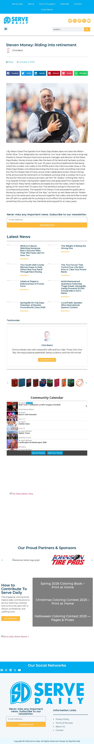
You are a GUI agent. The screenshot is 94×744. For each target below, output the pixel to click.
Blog (10, 62)
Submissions (47, 9)
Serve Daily (17, 4)
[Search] (87, 29)
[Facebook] (70, 21)
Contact (78, 4)
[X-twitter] (84, 21)
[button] (6, 29)
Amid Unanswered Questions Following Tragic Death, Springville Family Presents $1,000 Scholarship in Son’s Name (73, 287)
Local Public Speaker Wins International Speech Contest (71, 305)
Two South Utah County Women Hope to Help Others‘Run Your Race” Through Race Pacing (32, 268)
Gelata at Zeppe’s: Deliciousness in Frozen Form (32, 283)
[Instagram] (75, 21)
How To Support (47, 4)
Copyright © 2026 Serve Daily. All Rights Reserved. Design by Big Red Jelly (47, 741)
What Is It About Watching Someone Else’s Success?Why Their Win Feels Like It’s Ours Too (32, 251)
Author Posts (47, 360)
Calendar (64, 4)
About (31, 4)
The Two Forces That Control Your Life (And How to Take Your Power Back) (74, 268)
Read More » (24, 259)
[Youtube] (89, 21)
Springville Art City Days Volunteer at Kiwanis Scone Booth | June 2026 (32, 305)
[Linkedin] (79, 21)
